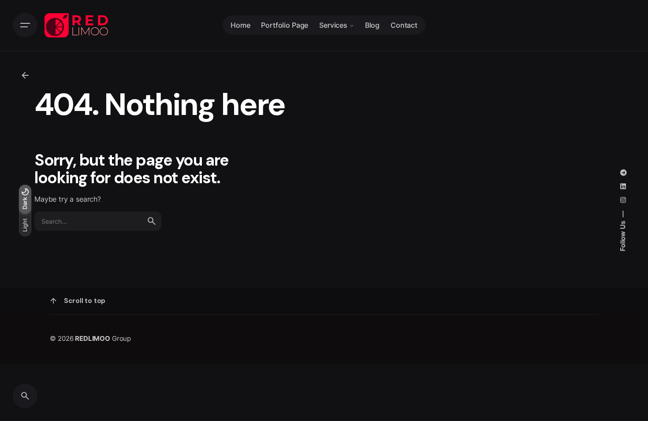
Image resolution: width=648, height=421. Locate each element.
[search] (151, 221)
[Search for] (97, 221)
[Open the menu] (25, 25)
